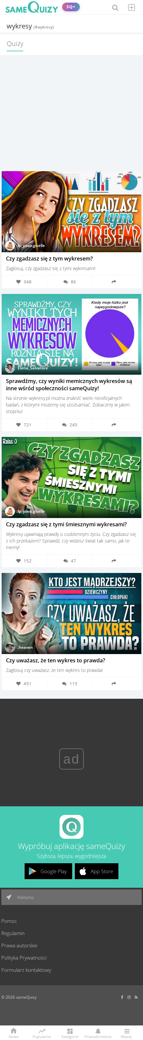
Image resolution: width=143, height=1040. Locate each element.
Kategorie (70, 1036)
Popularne (42, 1036)
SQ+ (71, 7)
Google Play (54, 871)
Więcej (126, 1036)
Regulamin (13, 933)
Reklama (25, 897)
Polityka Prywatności (24, 957)
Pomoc (9, 921)
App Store (102, 871)
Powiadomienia (97, 1036)
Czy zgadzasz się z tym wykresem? (49, 258)
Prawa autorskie (19, 945)
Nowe (14, 1036)
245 (73, 425)
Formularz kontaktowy (26, 970)
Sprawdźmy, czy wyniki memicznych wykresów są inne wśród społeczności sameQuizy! (69, 384)
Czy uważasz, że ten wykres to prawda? (55, 660)
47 (73, 561)
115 (73, 683)
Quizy (15, 43)
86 (73, 282)
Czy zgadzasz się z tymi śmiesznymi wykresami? (66, 524)
